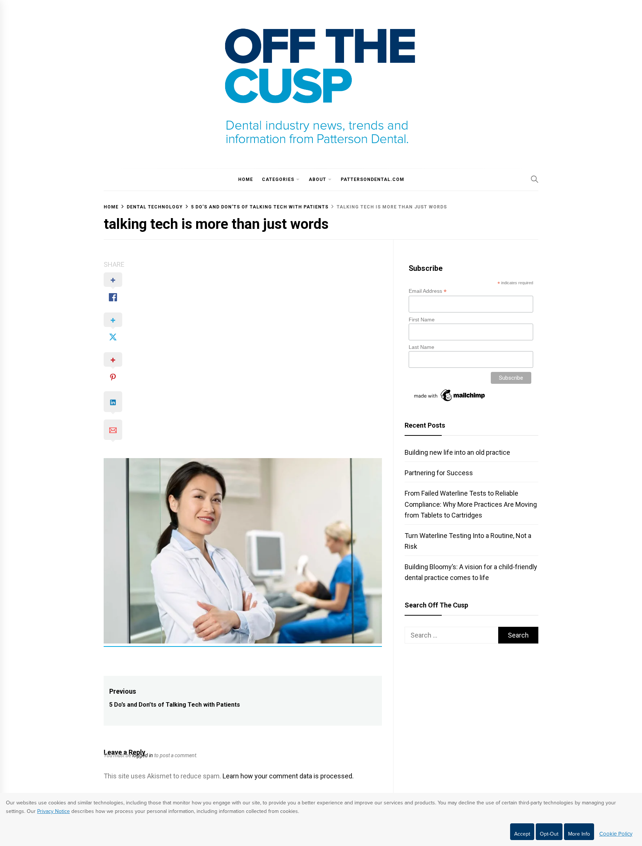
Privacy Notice (53, 811)
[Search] (534, 179)
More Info (579, 834)
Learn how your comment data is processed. (288, 776)
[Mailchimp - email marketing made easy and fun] (450, 401)
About (317, 179)
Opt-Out (549, 834)
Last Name (421, 347)
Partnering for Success (439, 473)
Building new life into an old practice (457, 452)
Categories (278, 179)
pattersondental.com (372, 179)
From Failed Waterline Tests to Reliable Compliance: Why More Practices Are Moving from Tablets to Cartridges (471, 504)
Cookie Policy (615, 833)
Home (245, 179)
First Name (422, 319)
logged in (142, 755)
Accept (522, 834)
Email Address (428, 291)
